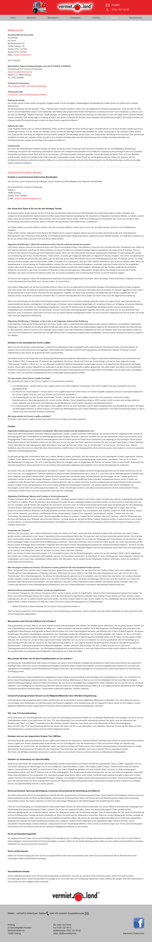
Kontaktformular (76, 913)
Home (12, 18)
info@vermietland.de (22, 55)
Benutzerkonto (135, 18)
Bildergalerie (53, 18)
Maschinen (31, 18)
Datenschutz (139, 933)
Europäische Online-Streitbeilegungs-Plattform (27, 95)
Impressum (127, 933)
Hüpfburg (96, 18)
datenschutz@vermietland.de (20, 72)
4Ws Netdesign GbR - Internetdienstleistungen (27, 86)
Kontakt (116, 5)
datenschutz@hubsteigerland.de (27, 199)
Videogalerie (75, 18)
